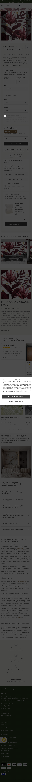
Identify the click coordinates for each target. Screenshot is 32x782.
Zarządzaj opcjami (16, 401)
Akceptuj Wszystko (16, 397)
